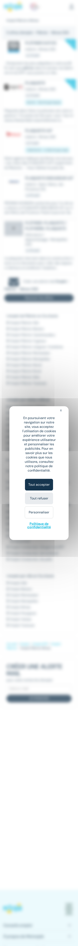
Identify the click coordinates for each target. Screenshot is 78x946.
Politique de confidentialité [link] (39, 525)
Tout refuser (39, 498)
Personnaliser (39, 512)
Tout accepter (39, 484)
